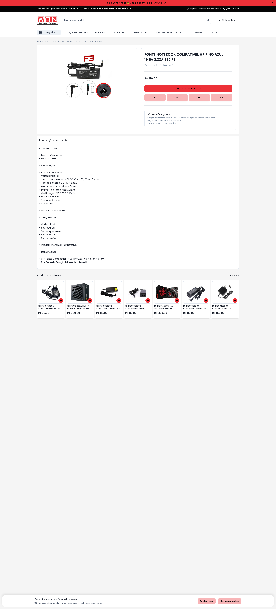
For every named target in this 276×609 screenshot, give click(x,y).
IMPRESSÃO (140, 32)
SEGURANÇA (120, 32)
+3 (155, 97)
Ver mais (234, 275)
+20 (222, 97)
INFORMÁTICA (197, 32)
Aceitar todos (206, 601)
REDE (214, 32)
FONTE (45, 41)
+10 (199, 97)
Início (39, 41)
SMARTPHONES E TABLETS (168, 32)
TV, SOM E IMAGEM (77, 32)
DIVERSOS (100, 32)
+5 (177, 97)
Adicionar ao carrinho (188, 88)
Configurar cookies (229, 601)
